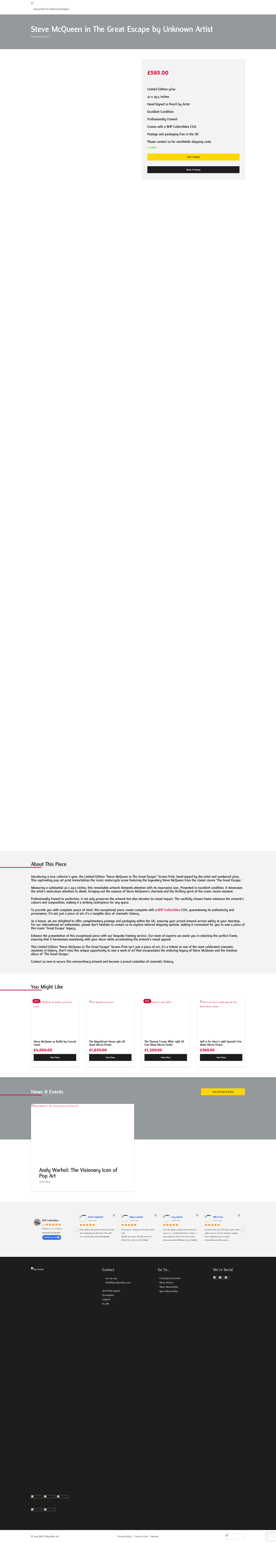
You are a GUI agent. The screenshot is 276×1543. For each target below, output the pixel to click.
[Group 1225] (235, 1536)
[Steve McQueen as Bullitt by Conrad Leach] (55, 1018)
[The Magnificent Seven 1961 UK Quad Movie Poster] (110, 1018)
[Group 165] (227, 1278)
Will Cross (218, 1216)
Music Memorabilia (168, 1286)
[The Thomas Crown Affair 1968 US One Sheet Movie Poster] (165, 1018)
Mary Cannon (136, 1216)
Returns (155, 1536)
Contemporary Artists (170, 1278)
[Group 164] (221, 1278)
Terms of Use (141, 1536)
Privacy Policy (124, 1536)
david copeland (95, 1216)
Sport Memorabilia (168, 1291)
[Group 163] (215, 1278)
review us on (50, 1237)
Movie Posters (166, 1282)
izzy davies (177, 1216)
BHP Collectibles (169, 910)
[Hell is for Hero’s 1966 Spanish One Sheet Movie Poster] (221, 1018)
